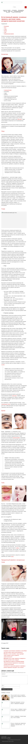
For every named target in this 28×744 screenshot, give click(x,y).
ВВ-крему (20, 119)
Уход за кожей (6, 10)
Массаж (10, 11)
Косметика (6, 26)
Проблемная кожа (18, 11)
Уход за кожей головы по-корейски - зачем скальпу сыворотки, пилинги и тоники (18, 696)
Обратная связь (5, 741)
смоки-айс (14, 395)
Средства (14, 10)
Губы (5, 32)
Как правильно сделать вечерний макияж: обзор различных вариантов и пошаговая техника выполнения (14, 663)
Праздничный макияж (9, 33)
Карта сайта (11, 741)
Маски (5, 11)
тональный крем (7, 90)
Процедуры (21, 10)
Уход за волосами (16, 12)
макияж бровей (16, 437)
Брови (5, 30)
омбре (17, 547)
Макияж (8, 12)
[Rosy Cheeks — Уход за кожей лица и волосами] (11, 2)
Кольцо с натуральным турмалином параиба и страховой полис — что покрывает (18, 724)
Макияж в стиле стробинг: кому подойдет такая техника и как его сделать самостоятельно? (14, 655)
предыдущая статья (5, 404)
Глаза (5, 29)
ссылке (2, 364)
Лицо (5, 27)
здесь (12, 556)
